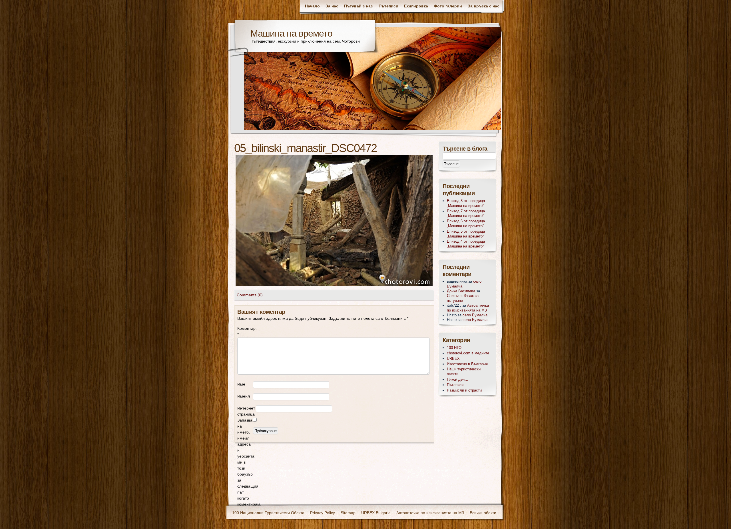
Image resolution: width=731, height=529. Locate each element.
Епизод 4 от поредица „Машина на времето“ (466, 243)
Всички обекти (483, 512)
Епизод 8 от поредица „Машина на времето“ (466, 203)
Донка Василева (461, 291)
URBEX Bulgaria (376, 512)
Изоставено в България (467, 364)
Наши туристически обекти (464, 371)
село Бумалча (475, 315)
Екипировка (416, 6)
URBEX (453, 358)
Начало (312, 6)
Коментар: (245, 331)
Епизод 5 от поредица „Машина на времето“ (466, 233)
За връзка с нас (483, 6)
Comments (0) (250, 295)
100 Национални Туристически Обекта (268, 512)
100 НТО (454, 348)
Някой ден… (457, 379)
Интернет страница (246, 411)
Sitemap (348, 512)
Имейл (243, 396)
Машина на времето (291, 33)
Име (241, 384)
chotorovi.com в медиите (468, 353)
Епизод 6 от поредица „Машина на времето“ (466, 223)
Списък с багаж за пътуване (463, 298)
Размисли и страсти (464, 390)
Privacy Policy (322, 512)
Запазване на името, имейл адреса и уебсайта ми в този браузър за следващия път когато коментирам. (245, 462)
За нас (332, 6)
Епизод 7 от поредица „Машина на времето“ (466, 213)
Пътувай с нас (358, 6)
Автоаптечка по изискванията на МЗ (468, 307)
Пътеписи (388, 6)
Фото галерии (448, 6)
